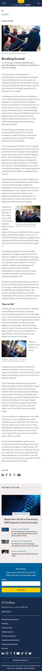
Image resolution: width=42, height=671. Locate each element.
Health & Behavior (21, 514)
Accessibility (19, 668)
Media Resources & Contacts (10, 619)
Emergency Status (7, 627)
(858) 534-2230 (6, 611)
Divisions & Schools (20, 660)
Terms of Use (11, 668)
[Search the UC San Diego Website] (38, 3)
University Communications (10, 644)
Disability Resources (7, 632)
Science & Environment (20, 529)
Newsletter (5, 623)
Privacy (26, 668)
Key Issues (5, 648)
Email (4, 579)
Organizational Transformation (10, 640)
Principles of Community (9, 636)
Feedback (32, 668)
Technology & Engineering (21, 541)
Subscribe (21, 590)
